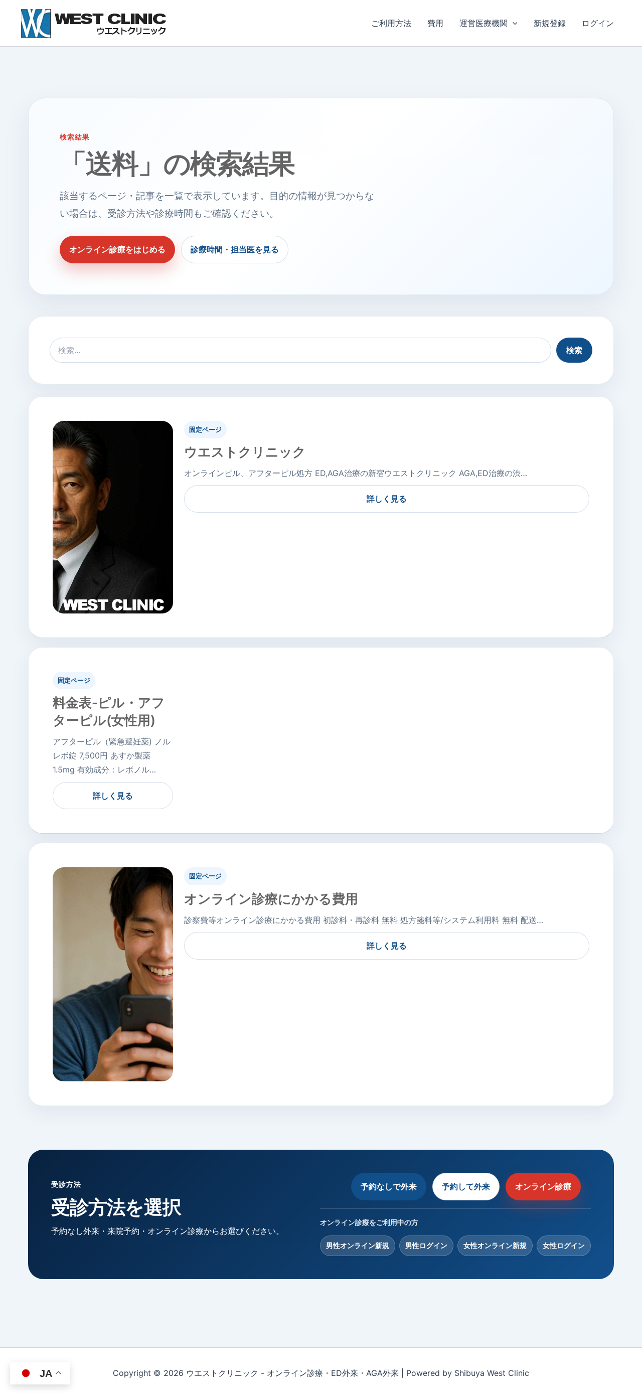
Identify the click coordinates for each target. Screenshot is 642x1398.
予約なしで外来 (389, 1186)
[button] (513, 23)
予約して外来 (466, 1186)
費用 (435, 23)
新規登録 (550, 23)
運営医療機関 (483, 23)
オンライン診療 (543, 1186)
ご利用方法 (391, 23)
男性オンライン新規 (357, 1245)
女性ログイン (564, 1245)
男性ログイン (426, 1245)
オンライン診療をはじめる (117, 249)
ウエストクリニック (245, 451)
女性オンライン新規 (495, 1245)
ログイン (598, 23)
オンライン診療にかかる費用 (271, 898)
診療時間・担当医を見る (235, 249)
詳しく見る (387, 499)
